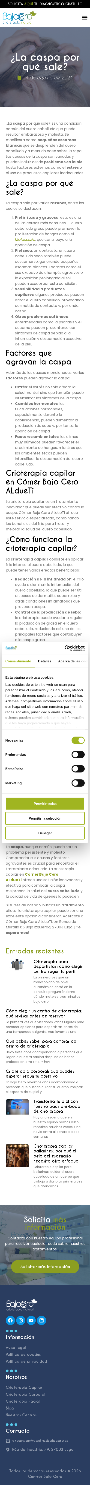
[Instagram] (20, 1320)
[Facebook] (10, 1320)
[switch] (78, 754)
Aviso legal (16, 1347)
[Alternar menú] (85, 17)
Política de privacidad (26, 1361)
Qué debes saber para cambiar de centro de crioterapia (41, 1044)
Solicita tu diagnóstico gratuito (45, 4)
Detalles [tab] (44, 661)
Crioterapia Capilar (24, 1387)
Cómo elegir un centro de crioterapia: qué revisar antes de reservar (44, 1013)
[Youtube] (31, 1320)
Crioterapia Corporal (25, 1394)
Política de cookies (23, 1354)
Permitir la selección (45, 818)
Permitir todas (45, 803)
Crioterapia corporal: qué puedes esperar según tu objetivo (40, 1074)
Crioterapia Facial (23, 1401)
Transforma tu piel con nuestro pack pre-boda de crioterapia (56, 1106)
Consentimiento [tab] (18, 661)
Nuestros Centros (21, 1415)
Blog (10, 1408)
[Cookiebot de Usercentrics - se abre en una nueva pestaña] (65, 648)
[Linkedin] (41, 1320)
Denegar (45, 833)
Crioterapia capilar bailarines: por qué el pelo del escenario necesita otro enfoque (55, 1153)
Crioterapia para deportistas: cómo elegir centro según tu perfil (58, 966)
